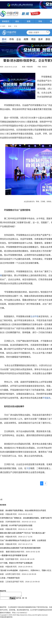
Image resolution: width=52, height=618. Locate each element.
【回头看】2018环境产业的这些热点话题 (16, 525)
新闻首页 (5, 21)
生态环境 (34, 316)
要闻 (4, 39)
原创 (48, 39)
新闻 (9, 26)
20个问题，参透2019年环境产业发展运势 (16, 563)
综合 (17, 21)
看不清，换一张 (21, 598)
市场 (40, 21)
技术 (40, 39)
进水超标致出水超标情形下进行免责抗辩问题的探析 (20, 548)
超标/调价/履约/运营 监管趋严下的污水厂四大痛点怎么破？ (23, 533)
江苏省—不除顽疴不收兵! (10, 578)
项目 (33, 39)
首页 (3, 26)
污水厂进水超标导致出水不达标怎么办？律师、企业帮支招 (23, 540)
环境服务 (46, 398)
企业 (18, 39)
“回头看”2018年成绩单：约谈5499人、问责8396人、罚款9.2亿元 (25, 570)
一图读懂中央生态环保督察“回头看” (14, 555)
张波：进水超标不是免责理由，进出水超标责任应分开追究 (23, 510)
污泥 (28, 468)
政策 (28, 21)
